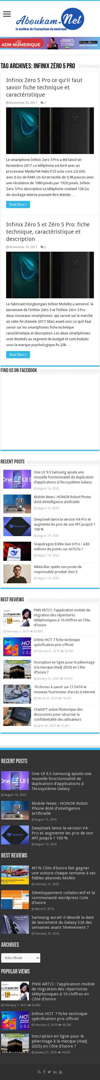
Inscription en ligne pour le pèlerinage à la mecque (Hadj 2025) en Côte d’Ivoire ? (64, 667)
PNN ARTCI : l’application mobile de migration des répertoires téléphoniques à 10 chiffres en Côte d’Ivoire (63, 991)
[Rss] (39, 1072)
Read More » (18, 204)
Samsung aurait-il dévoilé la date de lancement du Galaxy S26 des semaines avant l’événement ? (63, 922)
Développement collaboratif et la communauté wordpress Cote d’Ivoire (63, 897)
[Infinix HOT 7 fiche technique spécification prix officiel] (17, 646)
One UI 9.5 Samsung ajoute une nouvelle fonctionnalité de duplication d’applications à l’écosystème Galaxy (64, 477)
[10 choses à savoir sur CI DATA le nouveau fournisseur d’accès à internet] (17, 694)
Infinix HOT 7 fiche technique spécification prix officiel (59, 1016)
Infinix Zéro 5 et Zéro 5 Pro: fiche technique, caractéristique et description (48, 231)
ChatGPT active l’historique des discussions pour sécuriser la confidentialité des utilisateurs (58, 714)
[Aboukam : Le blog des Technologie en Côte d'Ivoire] (50, 17)
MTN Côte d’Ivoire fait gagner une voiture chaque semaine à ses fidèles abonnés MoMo (64, 872)
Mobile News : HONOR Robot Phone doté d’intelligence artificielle (60, 808)
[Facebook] (44, 1072)
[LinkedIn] (55, 1072)
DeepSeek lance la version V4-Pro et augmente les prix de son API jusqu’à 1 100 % (64, 524)
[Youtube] (60, 1072)
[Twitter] (49, 1072)
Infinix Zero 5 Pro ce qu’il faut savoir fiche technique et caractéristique (44, 87)
